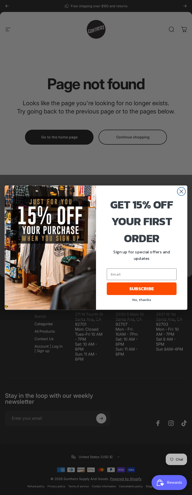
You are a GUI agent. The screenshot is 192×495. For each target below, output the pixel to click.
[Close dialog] (181, 191)
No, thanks (141, 299)
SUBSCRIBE (141, 288)
